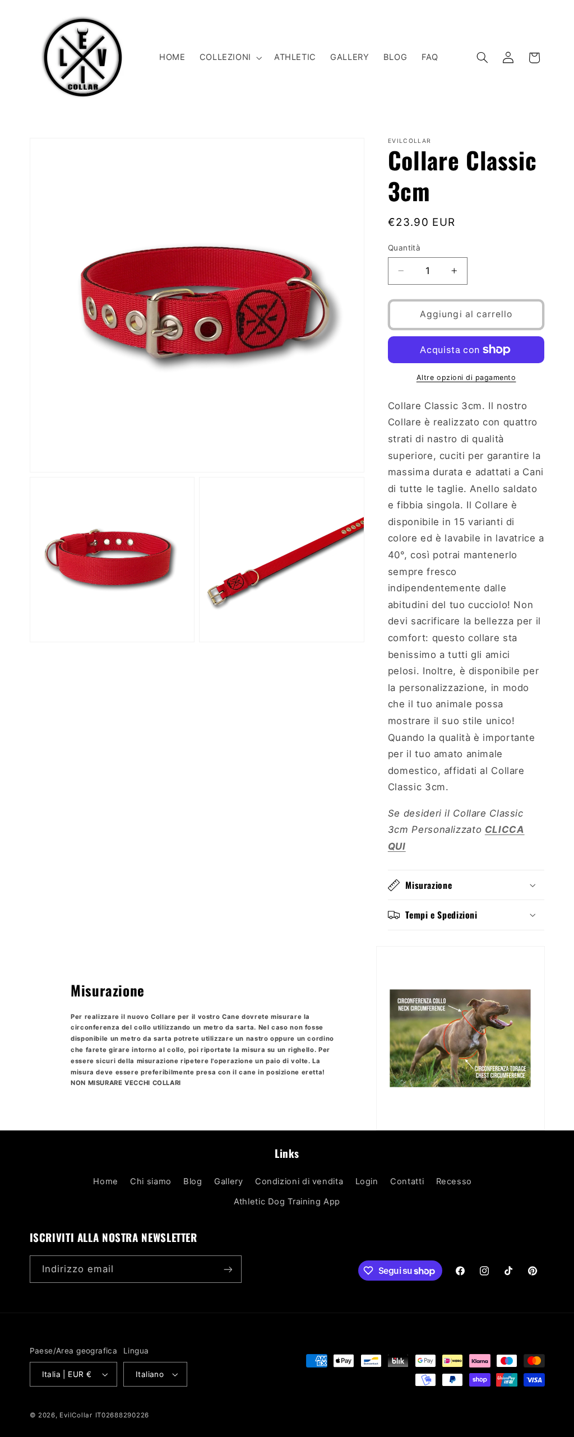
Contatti (407, 1181)
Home (105, 1181)
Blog (192, 1181)
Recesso (454, 1181)
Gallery (228, 1181)
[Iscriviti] (227, 1269)
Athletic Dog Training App (287, 1202)
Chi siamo (151, 1181)
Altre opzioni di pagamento (466, 377)
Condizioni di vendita (299, 1181)
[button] (229, 57)
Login (366, 1181)
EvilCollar (75, 1415)
